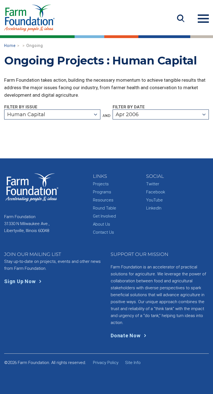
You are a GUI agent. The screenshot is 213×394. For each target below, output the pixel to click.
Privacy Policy (105, 362)
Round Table (104, 208)
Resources (103, 200)
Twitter (152, 183)
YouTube (154, 200)
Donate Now (126, 335)
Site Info (133, 362)
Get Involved (104, 216)
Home (10, 45)
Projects (101, 183)
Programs (102, 191)
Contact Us (103, 232)
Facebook (155, 191)
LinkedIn (153, 208)
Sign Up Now (20, 281)
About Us (101, 224)
